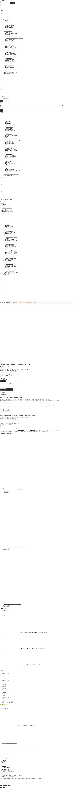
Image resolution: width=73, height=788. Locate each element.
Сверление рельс (6, 611)
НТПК (6, 752)
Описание (4, 392)
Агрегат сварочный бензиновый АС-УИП (12, 604)
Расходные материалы (7, 700)
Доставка (4, 692)
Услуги (3, 763)
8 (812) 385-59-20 (5, 673)
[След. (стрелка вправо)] (4, 787)
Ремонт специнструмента (8, 613)
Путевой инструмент (15, 302)
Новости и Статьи (6, 767)
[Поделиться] (4, 785)
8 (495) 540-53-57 (5, 677)
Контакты (4, 693)
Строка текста (3, 379)
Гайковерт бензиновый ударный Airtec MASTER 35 (14, 547)
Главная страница (3, 302)
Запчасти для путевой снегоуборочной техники (12, 775)
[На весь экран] (6, 785)
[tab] (32, 392)
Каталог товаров (5, 689)
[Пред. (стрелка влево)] (1, 787)
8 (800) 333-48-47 (53, 300)
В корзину (3, 389)
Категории (4, 758)
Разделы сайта (5, 757)
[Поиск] (1, 101)
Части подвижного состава (8, 701)
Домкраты (7, 383)
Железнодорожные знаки (7, 702)
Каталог (8, 302)
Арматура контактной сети (8, 776)
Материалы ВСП (5, 697)
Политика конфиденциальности (7, 751)
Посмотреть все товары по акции (9, 743)
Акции (3, 762)
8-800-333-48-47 (21, 430)
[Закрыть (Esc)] (1, 785)
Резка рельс (5, 610)
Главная (4, 688)
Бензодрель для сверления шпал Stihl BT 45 (13, 489)
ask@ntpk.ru (60, 300)
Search (12, 2)
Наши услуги (4, 691)
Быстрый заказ (9, 389)
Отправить (3, 381)
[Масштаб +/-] (9, 785)
